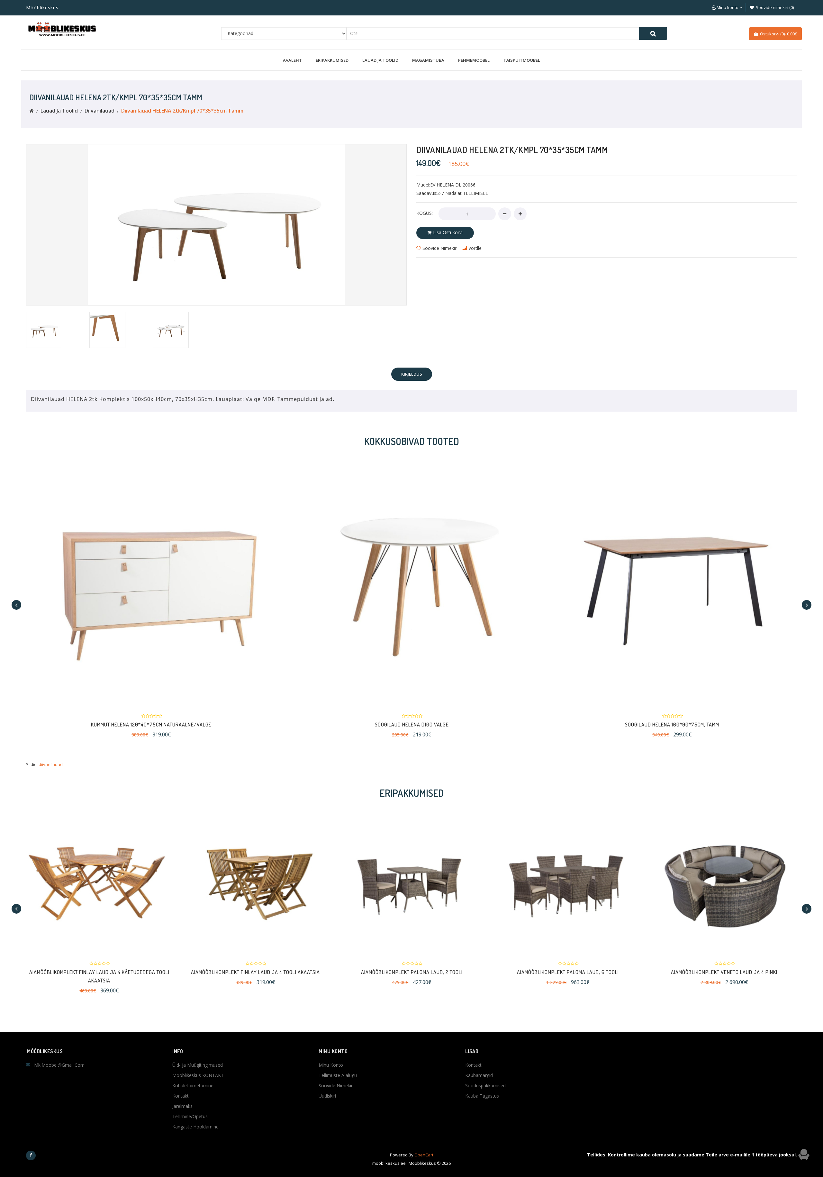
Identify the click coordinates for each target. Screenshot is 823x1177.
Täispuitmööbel (521, 60)
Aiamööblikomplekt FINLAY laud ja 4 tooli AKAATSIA (255, 972)
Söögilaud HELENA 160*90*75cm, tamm (504, 724)
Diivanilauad (99, 110)
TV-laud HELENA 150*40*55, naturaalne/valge (764, 724)
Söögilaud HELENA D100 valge (244, 724)
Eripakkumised (332, 60)
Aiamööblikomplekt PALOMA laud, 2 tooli (412, 972)
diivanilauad (51, 764)
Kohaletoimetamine (192, 1085)
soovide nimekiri (439, 248)
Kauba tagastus (482, 1096)
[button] (727, 7)
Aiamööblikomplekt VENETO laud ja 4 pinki (724, 972)
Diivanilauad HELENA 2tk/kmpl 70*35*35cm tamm (182, 110)
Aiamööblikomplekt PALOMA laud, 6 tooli (568, 972)
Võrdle (475, 248)
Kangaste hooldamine (195, 1127)
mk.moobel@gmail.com (59, 1065)
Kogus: (424, 213)
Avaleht (292, 60)
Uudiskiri (327, 1096)
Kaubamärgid (479, 1075)
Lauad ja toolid (380, 60)
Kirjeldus (411, 374)
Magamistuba (428, 60)
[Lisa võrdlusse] (256, 581)
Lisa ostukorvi (448, 232)
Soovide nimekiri (336, 1085)
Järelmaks (182, 1106)
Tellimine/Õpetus (190, 1116)
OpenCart (423, 1155)
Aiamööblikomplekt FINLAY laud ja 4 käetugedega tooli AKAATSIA (99, 976)
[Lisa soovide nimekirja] (227, 581)
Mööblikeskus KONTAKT (198, 1075)
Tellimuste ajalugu (338, 1075)
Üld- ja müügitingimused (197, 1065)
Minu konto (331, 1065)
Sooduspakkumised (485, 1085)
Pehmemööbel (474, 60)
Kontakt (180, 1096)
